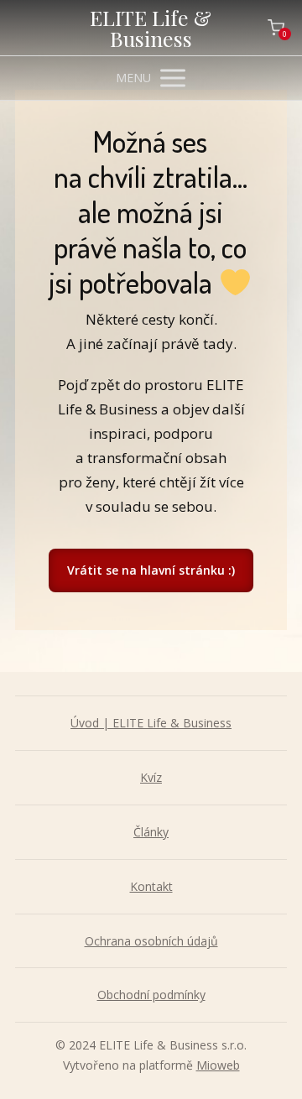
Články (151, 832)
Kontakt (151, 886)
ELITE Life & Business (150, 28)
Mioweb (218, 1065)
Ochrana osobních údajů (151, 941)
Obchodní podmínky (151, 995)
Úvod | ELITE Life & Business (151, 723)
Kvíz (151, 777)
